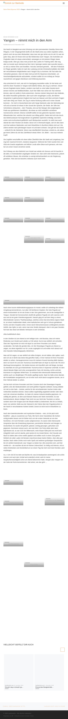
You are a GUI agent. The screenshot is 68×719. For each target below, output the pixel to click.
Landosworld (11, 713)
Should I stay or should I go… (14, 687)
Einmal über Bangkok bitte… (44, 687)
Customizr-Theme (29, 715)
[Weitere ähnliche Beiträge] (63, 650)
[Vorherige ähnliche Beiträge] (58, 650)
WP (12, 715)
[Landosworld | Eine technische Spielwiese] (13, 3)
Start (4, 9)
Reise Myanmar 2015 (14, 9)
